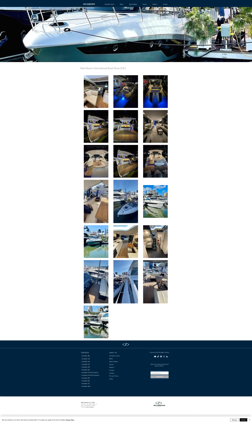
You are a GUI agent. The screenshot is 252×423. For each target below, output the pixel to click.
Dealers (111, 367)
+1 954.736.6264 (89, 407)
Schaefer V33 (86, 359)
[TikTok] (158, 356)
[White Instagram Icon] (161, 356)
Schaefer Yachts (114, 356)
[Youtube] (155, 356)
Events (111, 364)
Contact (111, 370)
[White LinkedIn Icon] (167, 356)
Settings (234, 420)
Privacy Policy (70, 420)
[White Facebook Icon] (164, 356)
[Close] (249, 419)
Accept (243, 420)
